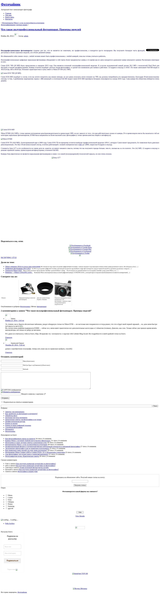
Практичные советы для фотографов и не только (23, 419)
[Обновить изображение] (10, 392)
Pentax (10, 504)
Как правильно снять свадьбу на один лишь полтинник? (26, 450)
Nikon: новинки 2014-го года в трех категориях (22, 266)
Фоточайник (10, 4)
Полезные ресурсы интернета (16, 418)
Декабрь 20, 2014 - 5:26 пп (15, 345)
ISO (80, 145)
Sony (10, 500)
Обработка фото (11, 416)
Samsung (11, 506)
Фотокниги (9, 429)
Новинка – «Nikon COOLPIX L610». (18, 272)
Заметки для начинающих (14, 412)
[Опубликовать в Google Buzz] (80, 247)
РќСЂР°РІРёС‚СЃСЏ (9, 257)
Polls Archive (9, 523)
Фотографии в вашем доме (28, 471)
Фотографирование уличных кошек (14, 25)
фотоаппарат (41, 306)
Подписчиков (11, 569)
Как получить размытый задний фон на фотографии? (36, 464)
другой (10, 508)
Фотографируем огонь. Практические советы (22, 456)
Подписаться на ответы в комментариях (18, 402)
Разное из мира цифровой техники (18, 425)
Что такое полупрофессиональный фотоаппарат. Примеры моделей (41, 29)
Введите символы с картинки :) (33, 394)
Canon (10, 497)
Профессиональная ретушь (15, 421)
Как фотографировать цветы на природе (20, 439)
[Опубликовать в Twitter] (80, 253)
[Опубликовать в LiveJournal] (80, 251)
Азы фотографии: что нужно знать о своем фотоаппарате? (26, 454)
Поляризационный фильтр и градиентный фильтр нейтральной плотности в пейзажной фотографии (42, 446)
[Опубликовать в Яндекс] (80, 255)
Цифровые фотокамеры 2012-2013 (18, 268)
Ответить (8, 337)
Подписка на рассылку (12, 537)
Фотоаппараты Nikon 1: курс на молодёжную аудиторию (23, 23)
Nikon (10, 495)
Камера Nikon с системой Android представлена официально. (28, 441)
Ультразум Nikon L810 (13, 270)
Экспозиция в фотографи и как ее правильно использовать (27, 448)
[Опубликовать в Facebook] (80, 245)
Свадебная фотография (13, 427)
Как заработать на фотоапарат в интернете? (21, 414)
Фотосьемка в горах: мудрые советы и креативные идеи (26, 443)
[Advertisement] (80, 43)
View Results (80, 516)
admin (26, 36)
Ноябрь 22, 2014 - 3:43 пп (14, 320)
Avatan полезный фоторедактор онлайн (34, 467)
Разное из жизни (11, 423)
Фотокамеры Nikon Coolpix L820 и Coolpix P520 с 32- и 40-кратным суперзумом (35, 452)
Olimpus (11, 502)
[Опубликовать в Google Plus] (80, 249)
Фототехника (25, 306)
